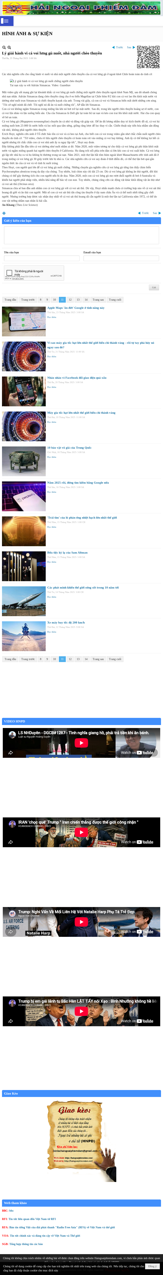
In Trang (4, 213)
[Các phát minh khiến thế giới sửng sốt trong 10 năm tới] (24, 601)
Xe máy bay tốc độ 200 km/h (66, 622)
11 (62, 299)
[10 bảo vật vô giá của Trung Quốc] (24, 461)
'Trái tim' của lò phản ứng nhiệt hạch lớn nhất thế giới (82, 517)
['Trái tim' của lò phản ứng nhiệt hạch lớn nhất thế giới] (24, 531)
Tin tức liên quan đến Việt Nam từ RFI (32, 1219)
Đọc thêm (51, 317)
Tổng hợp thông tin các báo (26, 1244)
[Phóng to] (9, 47)
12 (70, 299)
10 (54, 299)
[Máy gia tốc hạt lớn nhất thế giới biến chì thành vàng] (24, 426)
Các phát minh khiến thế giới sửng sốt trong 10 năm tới (83, 587)
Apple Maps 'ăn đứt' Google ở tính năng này (76, 307)
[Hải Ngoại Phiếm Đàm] (81, 8)
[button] (6, 21)
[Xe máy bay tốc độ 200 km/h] (24, 636)
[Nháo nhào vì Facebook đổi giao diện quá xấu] (24, 391)
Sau (129, 47)
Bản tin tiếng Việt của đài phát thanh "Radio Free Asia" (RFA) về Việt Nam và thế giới (62, 1227)
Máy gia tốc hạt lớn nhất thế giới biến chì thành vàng (81, 412)
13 (78, 299)
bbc (11, 1210)
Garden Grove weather (81, 716)
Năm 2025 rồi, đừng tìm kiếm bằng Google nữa (78, 482)
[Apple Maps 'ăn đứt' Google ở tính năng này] (24, 321)
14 (86, 299)
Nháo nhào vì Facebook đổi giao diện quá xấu (76, 377)
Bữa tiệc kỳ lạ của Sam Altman (67, 552)
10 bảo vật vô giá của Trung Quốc (69, 447)
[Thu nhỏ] (4, 47)
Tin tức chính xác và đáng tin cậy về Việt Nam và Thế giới (45, 1235)
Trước (119, 47)
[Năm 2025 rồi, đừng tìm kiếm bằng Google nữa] (24, 496)
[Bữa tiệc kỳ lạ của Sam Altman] (24, 566)
